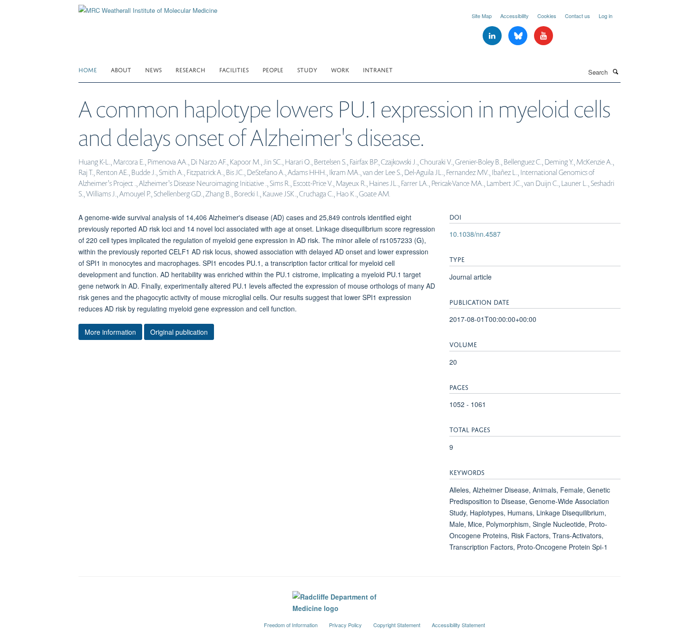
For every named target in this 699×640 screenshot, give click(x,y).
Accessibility (514, 15)
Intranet (378, 69)
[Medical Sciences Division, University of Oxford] (164, 621)
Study (307, 69)
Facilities (234, 69)
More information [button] (110, 332)
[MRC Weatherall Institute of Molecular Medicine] (147, 6)
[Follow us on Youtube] (543, 35)
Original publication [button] (179, 332)
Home (87, 69)
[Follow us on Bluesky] (518, 35)
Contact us (577, 15)
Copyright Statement (396, 625)
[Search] (615, 71)
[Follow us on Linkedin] (493, 35)
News (153, 69)
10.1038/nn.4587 (475, 234)
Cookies (546, 15)
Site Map (482, 15)
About (121, 69)
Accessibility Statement (458, 625)
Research (190, 69)
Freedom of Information (291, 625)
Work (340, 69)
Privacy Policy (345, 625)
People (272, 69)
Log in (605, 15)
